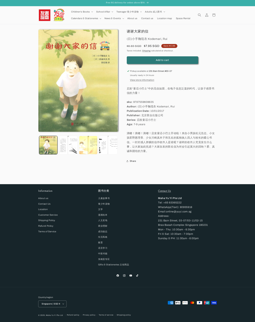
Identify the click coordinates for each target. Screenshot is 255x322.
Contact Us (44, 204)
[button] (81, 11)
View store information (142, 80)
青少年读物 (104, 204)
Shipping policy (124, 315)
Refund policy (73, 315)
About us (43, 198)
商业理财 (102, 226)
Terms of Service (47, 231)
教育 (100, 242)
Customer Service (48, 215)
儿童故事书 (104, 198)
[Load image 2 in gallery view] (68, 145)
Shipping (146, 51)
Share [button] (133, 161)
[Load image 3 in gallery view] (88, 145)
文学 (100, 209)
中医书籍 (102, 253)
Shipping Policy (46, 220)
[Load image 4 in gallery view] (108, 145)
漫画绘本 (102, 215)
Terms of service (106, 315)
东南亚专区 (104, 259)
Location (43, 209)
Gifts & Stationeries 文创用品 (113, 264)
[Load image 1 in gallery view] (48, 145)
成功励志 (102, 231)
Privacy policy (89, 315)
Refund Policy (45, 226)
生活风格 (102, 237)
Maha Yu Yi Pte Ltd (54, 315)
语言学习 (102, 248)
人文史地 (102, 220)
